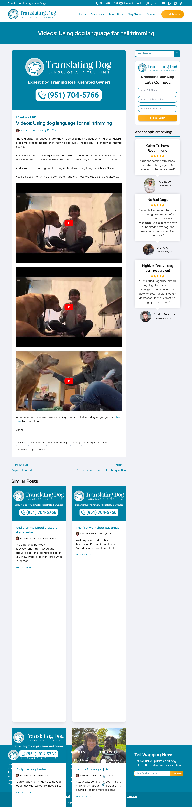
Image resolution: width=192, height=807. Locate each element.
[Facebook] (169, 3)
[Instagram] (175, 3)
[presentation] (39, 504)
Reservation (81, 781)
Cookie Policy (98, 796)
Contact (152, 14)
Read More (23, 567)
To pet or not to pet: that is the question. (101, 467)
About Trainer (82, 760)
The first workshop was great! (97, 528)
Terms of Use (116, 796)
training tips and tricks (95, 442)
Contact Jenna (83, 786)
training (76, 442)
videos (41, 449)
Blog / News (134, 14)
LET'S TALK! (157, 118)
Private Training (83, 768)
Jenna (35, 130)
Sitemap (132, 796)
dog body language (58, 442)
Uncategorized (26, 116)
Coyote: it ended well (24, 467)
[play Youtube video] (69, 223)
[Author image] (18, 130)
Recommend (62, 796)
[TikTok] (181, 3)
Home (83, 14)
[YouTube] (163, 3)
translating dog (25, 449)
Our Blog (79, 777)
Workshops (80, 773)
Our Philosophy (83, 764)
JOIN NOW (176, 773)
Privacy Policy (80, 796)
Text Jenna (172, 14)
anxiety (21, 442)
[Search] (177, 53)
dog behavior (37, 442)
